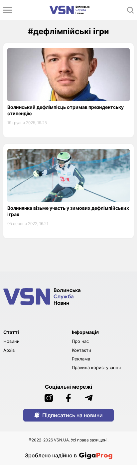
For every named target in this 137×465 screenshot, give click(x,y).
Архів (9, 350)
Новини (11, 341)
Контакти (81, 350)
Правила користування (96, 367)
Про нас (80, 341)
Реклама (81, 358)
